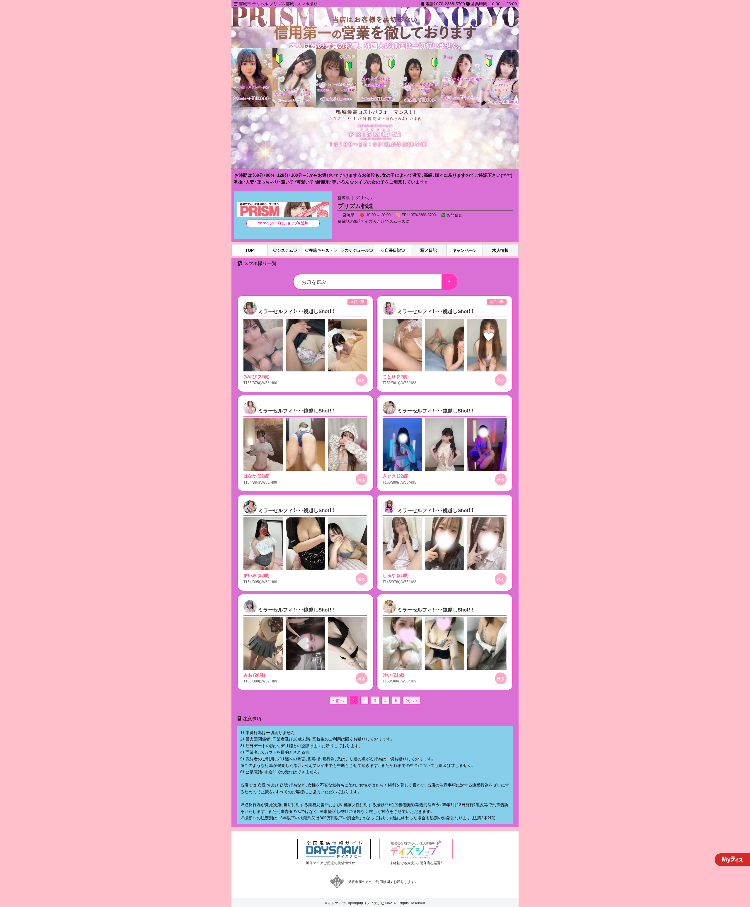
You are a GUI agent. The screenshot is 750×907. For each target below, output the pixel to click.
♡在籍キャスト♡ (321, 250)
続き (361, 380)
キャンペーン (464, 250)
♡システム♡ (285, 250)
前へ (340, 700)
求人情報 (500, 250)
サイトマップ (334, 903)
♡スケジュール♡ (356, 250)
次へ (410, 700)
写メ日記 (428, 250)
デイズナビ (375, 903)
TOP (249, 250)
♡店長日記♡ (393, 250)
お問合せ (454, 215)
